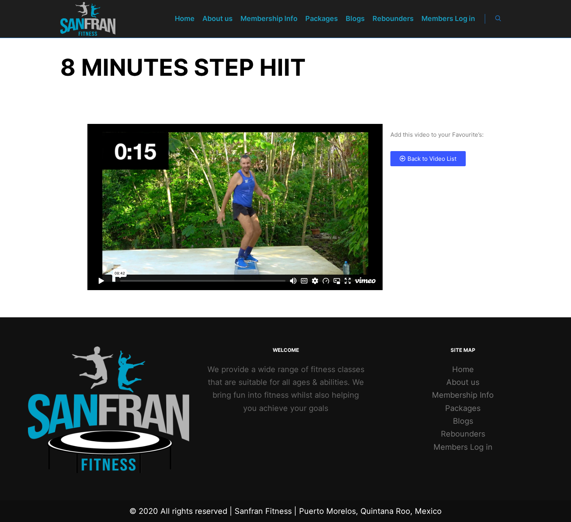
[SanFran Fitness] (87, 19)
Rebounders (463, 433)
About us (462, 382)
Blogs (463, 421)
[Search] (498, 19)
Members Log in (463, 447)
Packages (462, 408)
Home (463, 369)
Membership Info (463, 395)
